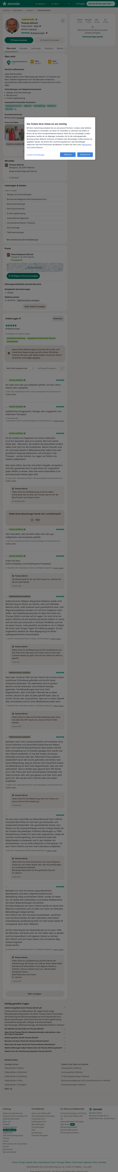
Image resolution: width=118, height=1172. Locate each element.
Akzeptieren (85, 154)
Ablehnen (68, 154)
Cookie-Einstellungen (35, 155)
